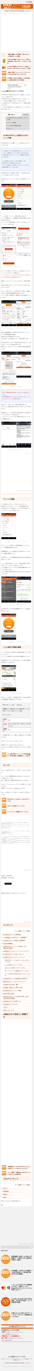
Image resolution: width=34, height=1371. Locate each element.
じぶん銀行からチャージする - (17, 1356)
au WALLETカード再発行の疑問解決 (14, 940)
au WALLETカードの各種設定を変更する (15, 978)
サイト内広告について (27, 1358)
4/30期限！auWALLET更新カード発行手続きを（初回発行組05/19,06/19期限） (22, 1272)
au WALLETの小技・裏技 (10, 984)
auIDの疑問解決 (8, 943)
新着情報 (6, 1191)
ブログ (5, 1007)
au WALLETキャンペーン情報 (12, 990)
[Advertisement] (17, 33)
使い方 (5, 1188)
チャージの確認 (11, 122)
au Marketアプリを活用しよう (12, 1001)
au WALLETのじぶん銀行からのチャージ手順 (17, 118)
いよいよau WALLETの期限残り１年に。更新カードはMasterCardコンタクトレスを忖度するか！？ (21, 1287)
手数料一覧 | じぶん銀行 (8, 705)
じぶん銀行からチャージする (13, 965)
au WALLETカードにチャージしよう (17, 13)
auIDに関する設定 (8, 993)
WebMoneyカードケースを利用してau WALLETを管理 (14, 947)
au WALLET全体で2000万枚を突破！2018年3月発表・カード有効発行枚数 (21, 1300)
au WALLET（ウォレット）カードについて (16, 951)
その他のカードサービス (10, 1004)
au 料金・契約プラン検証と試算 (12, 987)
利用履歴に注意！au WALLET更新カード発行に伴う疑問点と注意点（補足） (21, 1258)
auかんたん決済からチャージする (15, 968)
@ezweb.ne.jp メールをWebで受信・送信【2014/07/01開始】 (15, 997)
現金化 (5, 1194)
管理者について (17, 1360)
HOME (3, 13)
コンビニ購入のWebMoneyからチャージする (17, 974)
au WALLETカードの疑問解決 (12, 934)
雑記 (4, 1197)
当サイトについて (8, 1010)
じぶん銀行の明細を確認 (13, 125)
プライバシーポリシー (15, 1358)
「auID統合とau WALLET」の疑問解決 (15, 937)
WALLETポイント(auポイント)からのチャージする (17, 961)
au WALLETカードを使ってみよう (13, 954)
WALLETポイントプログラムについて (14, 981)
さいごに (9, 128)
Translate (18, 87)
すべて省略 (26, 931)
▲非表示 (26, 114)
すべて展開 (18, 931)
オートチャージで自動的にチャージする (17, 971)
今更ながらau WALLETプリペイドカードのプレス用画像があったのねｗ (21, 1314)
